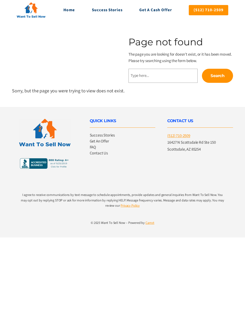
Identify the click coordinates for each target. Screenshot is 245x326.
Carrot (149, 223)
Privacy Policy (130, 205)
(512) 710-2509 (208, 10)
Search (217, 75)
